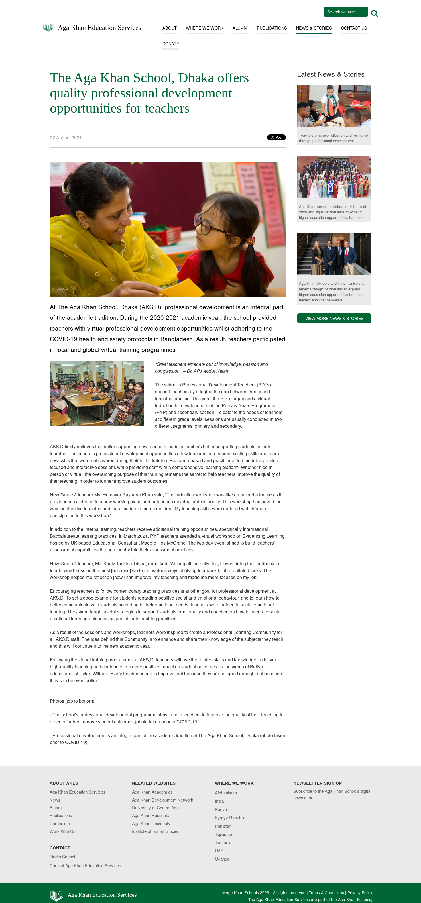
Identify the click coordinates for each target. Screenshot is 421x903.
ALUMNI (240, 28)
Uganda (222, 859)
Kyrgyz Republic (230, 817)
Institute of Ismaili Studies (156, 831)
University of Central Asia (156, 807)
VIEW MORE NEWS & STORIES (334, 318)
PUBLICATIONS (272, 28)
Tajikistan (223, 834)
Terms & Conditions (326, 892)
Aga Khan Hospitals (150, 815)
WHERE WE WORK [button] (204, 28)
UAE (219, 850)
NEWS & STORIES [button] (314, 28)
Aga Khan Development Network (162, 800)
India (219, 801)
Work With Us (63, 831)
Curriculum (60, 823)
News (55, 800)
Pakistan (223, 826)
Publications (61, 815)
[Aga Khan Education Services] (48, 27)
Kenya (221, 809)
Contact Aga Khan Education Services (85, 865)
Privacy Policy (359, 892)
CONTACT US (354, 28)
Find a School (62, 856)
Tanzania (223, 842)
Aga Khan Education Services (99, 27)
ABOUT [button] (169, 28)
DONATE (170, 43)
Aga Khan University (151, 823)
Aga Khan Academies (152, 792)
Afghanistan (226, 793)
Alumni (56, 807)
